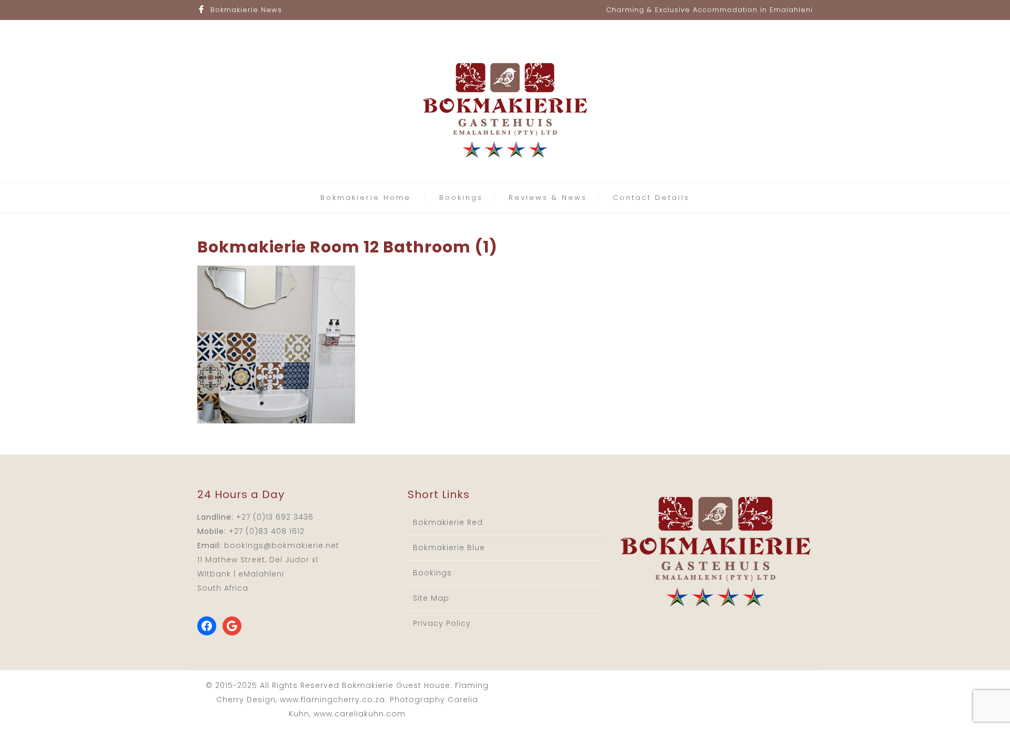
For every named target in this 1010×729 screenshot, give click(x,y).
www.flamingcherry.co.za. (333, 699)
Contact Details (651, 197)
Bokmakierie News (246, 10)
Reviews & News (548, 197)
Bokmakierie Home (365, 197)
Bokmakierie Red (448, 522)
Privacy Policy (442, 623)
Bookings (461, 197)
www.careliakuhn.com (360, 713)
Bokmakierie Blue (449, 547)
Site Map (431, 598)
